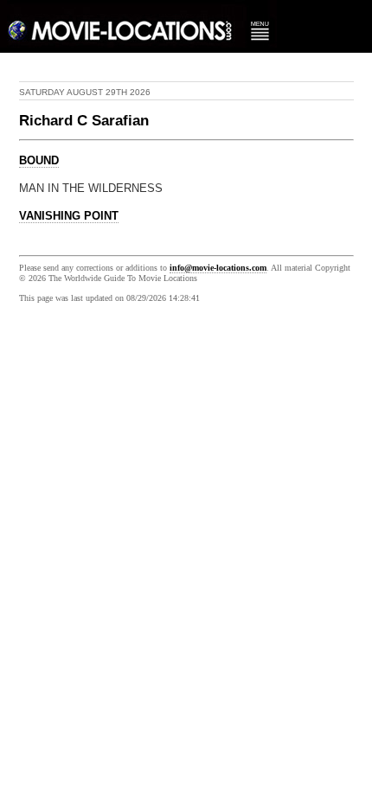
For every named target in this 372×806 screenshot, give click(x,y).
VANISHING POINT (69, 216)
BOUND (39, 161)
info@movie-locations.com (218, 267)
